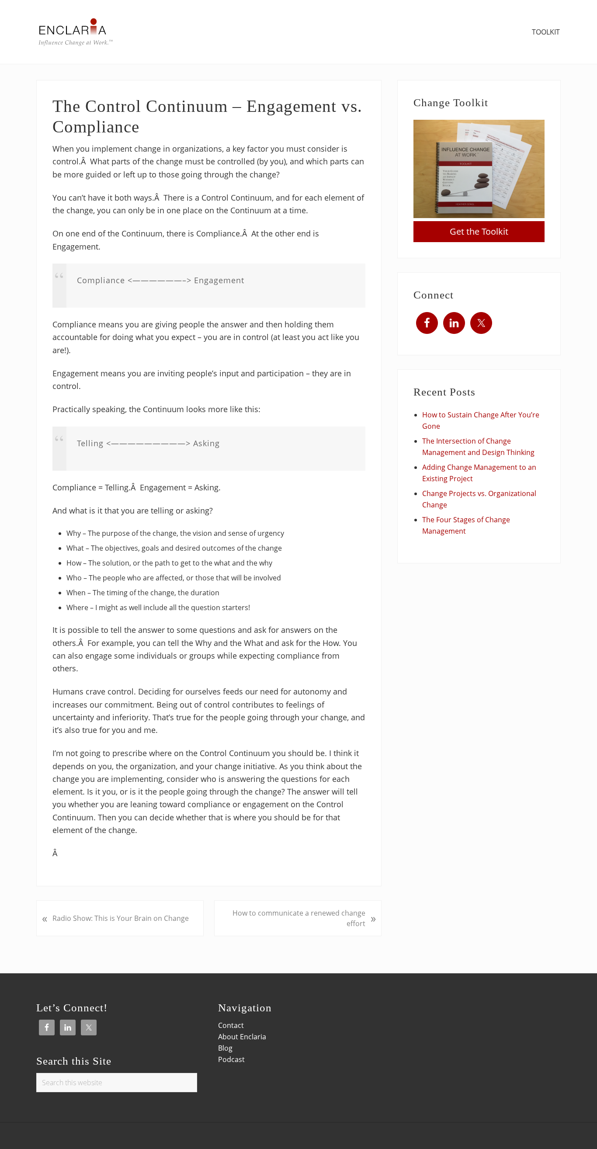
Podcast (231, 1059)
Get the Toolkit (479, 231)
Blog (225, 1048)
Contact (231, 1025)
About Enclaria (242, 1036)
